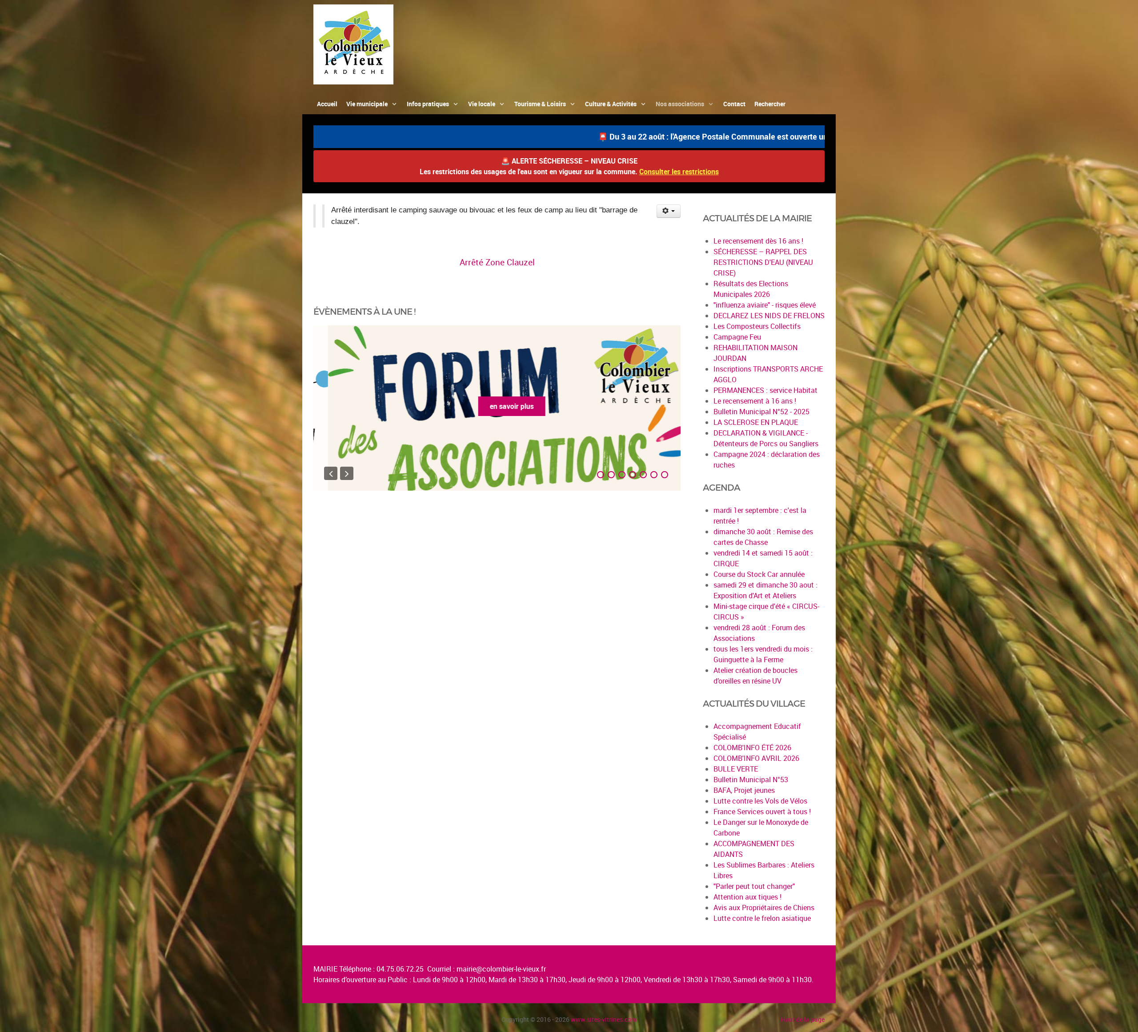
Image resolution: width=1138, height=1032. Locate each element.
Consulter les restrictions (679, 171)
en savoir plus (497, 406)
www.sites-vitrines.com (604, 1019)
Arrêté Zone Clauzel (497, 262)
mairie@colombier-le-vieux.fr (501, 969)
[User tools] (669, 211)
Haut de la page (803, 1019)
